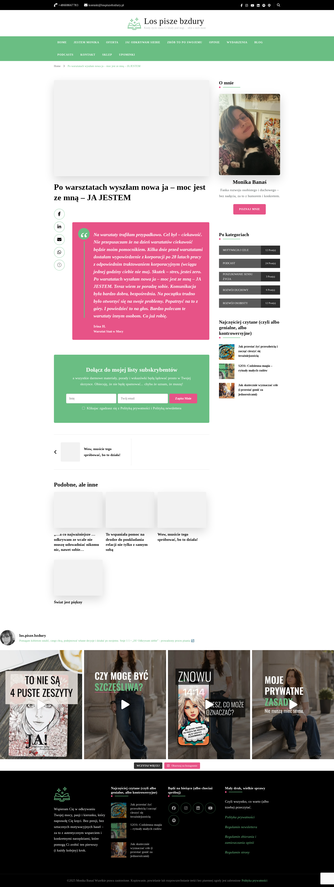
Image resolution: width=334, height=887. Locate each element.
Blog (258, 42)
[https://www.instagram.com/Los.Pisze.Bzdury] (186, 808)
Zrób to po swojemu (184, 42)
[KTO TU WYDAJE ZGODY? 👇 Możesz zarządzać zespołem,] (125, 704)
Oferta (112, 42)
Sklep (107, 54)
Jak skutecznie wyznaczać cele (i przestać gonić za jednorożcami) (258, 389)
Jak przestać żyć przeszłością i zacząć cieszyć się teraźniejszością (258, 351)
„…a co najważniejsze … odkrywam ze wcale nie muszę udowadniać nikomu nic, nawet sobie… (76, 541)
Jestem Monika (86, 42)
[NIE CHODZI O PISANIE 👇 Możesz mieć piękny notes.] (41, 704)
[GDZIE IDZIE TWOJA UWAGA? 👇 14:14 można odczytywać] (209, 704)
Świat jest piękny (68, 602)
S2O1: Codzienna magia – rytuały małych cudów (255, 368)
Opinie (214, 42)
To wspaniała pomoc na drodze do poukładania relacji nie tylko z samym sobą (127, 541)
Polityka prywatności (254, 880)
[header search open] (278, 5)
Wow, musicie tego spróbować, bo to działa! (178, 536)
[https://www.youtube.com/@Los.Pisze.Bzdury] (210, 808)
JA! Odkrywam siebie (142, 42)
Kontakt (87, 54)
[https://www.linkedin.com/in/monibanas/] (198, 808)
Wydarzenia (237, 42)
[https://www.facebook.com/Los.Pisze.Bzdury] (173, 808)
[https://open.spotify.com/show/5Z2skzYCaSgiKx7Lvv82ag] (173, 820)
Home (62, 42)
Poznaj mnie (249, 209)
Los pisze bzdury (174, 21)
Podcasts (65, 54)
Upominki (127, 54)
